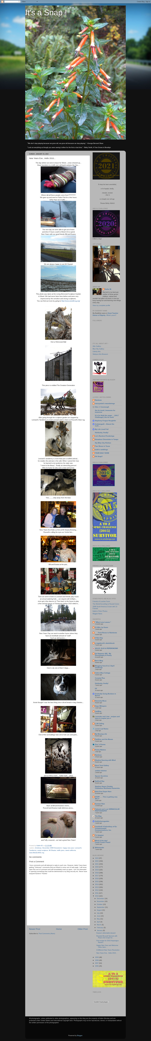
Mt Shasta (52, 850)
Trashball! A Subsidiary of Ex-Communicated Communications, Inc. (106, 828)
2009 (97, 957)
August (99, 910)
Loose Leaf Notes (101, 729)
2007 (97, 963)
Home (59, 929)
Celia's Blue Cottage (102, 673)
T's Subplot (99, 835)
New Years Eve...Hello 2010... (106, 953)
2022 (97, 861)
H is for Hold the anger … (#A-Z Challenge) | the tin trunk (107, 416)
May (98, 919)
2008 (97, 960)
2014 (97, 884)
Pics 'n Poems (100, 744)
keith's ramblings (101, 449)
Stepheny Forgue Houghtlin (105, 421)
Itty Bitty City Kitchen (103, 443)
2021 (97, 864)
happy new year (68, 848)
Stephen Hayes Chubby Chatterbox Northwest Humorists (107, 787)
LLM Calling (99, 723)
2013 (97, 887)
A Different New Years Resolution (107, 950)
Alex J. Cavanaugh (102, 407)
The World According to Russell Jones (106, 604)
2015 (97, 881)
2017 (97, 875)
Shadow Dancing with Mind (105, 760)
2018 (97, 873)
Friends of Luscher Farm (101, 601)
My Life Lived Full (101, 429)
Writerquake (99, 847)
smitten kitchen (101, 771)
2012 (97, 890)
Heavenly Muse (100, 701)
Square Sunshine (101, 776)
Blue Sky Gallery (98, 349)
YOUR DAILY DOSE (102, 453)
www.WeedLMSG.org (36, 853)
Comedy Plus (100, 678)
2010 (97, 896)
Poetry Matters (100, 750)
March (99, 925)
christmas (38, 848)
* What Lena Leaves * (103, 622)
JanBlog (98, 711)
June (99, 916)
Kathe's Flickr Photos (100, 611)
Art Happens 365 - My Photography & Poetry (103, 654)
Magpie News (97, 614)
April (98, 922)
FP (96, 688)
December (101, 898)
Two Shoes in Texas (102, 446)
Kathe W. (108, 289)
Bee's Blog (99, 660)
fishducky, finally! (101, 432)
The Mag (98, 816)
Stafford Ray (99, 781)
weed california (70, 850)
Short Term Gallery (102, 765)
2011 (97, 893)
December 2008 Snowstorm (52, 848)
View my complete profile (101, 305)
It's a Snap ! (46, 12)
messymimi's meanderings (105, 403)
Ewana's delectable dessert (106, 933)
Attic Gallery (97, 346)
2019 (97, 870)
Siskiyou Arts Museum (100, 354)
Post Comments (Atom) (47, 933)
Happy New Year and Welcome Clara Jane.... (107, 946)
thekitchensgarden (102, 821)
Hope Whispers (100, 706)
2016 (97, 878)
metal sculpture (42, 850)
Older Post (83, 929)
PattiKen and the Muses (104, 739)
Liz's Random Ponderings (104, 436)
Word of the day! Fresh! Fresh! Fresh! (102, 841)
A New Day (99, 638)
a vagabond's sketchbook (105, 643)
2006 (97, 966)
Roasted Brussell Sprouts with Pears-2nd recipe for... (106, 937)
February (100, 927)
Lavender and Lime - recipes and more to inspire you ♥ (107, 717)
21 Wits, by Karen (101, 627)
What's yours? (111, 315)
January (100, 930)
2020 (97, 867)
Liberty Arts (96, 351)
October (100, 904)
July (98, 913)
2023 (97, 858)
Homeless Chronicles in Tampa (106, 439)
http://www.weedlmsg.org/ (70, 301)
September (101, 907)
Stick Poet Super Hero (103, 791)
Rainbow (98, 400)
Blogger (79, 1035)
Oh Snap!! (99, 456)
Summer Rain (100, 804)
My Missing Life (101, 734)
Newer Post (34, 929)
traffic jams (60, 850)
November (101, 901)
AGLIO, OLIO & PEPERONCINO (106, 648)
